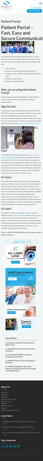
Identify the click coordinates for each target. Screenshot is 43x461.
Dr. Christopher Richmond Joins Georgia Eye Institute (18, 356)
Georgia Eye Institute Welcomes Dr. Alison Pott (20, 344)
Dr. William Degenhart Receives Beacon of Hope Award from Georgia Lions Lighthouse (21, 368)
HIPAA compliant (18, 215)
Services (4, 397)
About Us (4, 392)
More (5, 424)
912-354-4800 (36, 8)
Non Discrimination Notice (10, 410)
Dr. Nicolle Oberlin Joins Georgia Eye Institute (20, 362)
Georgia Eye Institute (18, 454)
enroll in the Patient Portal (30, 123)
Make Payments (6, 406)
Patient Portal (34, 11)
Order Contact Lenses (9, 399)
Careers (4, 408)
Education (4, 395)
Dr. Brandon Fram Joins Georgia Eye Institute (20, 350)
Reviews (4, 403)
